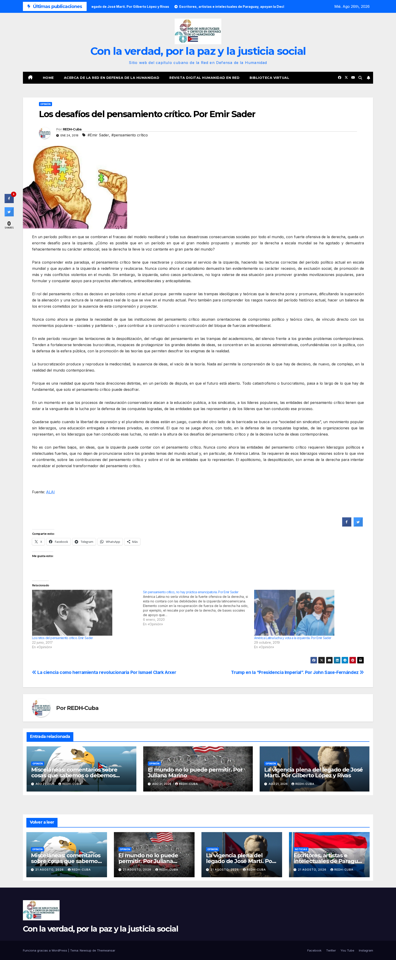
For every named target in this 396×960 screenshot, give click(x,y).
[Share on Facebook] (346, 525)
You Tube (347, 950)
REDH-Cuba (72, 129)
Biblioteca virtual (269, 78)
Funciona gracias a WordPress (45, 950)
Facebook (314, 950)
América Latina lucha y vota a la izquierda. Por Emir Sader (292, 638)
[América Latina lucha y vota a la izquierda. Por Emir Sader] (307, 613)
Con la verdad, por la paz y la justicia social (198, 51)
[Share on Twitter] (358, 525)
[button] (360, 77)
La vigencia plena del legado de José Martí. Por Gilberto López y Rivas (313, 772)
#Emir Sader (98, 135)
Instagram (366, 950)
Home (48, 78)
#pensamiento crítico (129, 135)
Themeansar (106, 950)
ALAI (50, 492)
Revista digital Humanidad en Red (204, 78)
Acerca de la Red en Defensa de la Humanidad (112, 78)
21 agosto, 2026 (50, 869)
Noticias (301, 849)
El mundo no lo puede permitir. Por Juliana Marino (195, 772)
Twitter (331, 950)
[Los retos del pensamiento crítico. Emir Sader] (85, 613)
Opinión (45, 104)
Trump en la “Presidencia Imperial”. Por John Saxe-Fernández (295, 672)
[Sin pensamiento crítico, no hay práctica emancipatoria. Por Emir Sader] (198, 608)
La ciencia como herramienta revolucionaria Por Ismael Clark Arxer (106, 672)
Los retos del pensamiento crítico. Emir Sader (62, 638)
